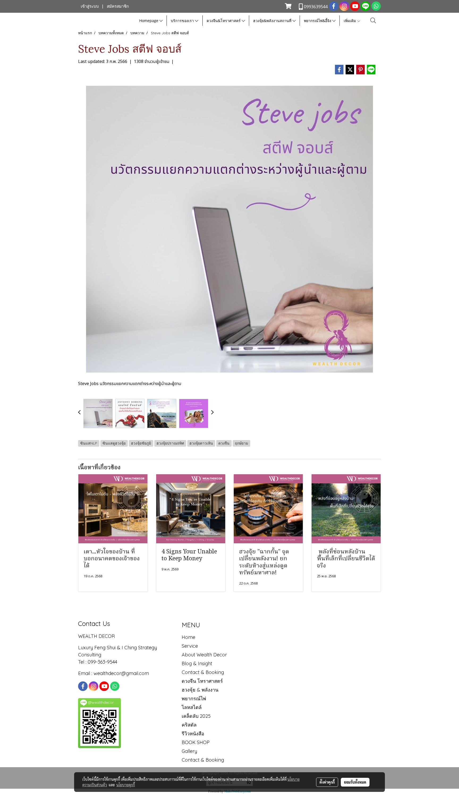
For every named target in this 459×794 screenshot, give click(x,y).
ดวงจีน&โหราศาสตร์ (224, 20)
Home (188, 637)
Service (190, 646)
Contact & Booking (203, 672)
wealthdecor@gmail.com (122, 673)
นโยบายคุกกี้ (125, 784)
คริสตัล (189, 725)
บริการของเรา (183, 20)
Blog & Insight (197, 663)
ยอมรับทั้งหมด (355, 782)
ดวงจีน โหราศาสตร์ (202, 681)
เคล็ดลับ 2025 (196, 716)
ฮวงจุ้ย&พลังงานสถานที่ (272, 20)
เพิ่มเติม (350, 20)
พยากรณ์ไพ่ (194, 698)
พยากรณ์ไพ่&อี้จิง (318, 20)
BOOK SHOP (196, 742)
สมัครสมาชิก (118, 6)
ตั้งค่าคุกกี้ (327, 782)
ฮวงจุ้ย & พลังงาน (200, 690)
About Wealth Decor (204, 655)
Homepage (149, 20)
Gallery (189, 751)
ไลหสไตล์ (192, 707)
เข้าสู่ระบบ (90, 6)
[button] (373, 20)
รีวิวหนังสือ (193, 734)
